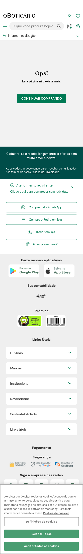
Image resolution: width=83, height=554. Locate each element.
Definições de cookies (41, 521)
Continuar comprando (41, 98)
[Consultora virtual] (69, 26)
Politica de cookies (56, 513)
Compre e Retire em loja (45, 220)
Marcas (16, 368)
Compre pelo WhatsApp (45, 207)
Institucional (19, 383)
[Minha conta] (69, 16)
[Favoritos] (78, 16)
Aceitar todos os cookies (41, 546)
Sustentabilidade (23, 414)
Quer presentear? (45, 244)
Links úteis (18, 429)
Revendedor (19, 399)
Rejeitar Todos (41, 534)
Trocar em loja (45, 232)
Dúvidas (16, 353)
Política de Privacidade (45, 172)
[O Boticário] (19, 15)
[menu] (5, 26)
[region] (41, 519)
